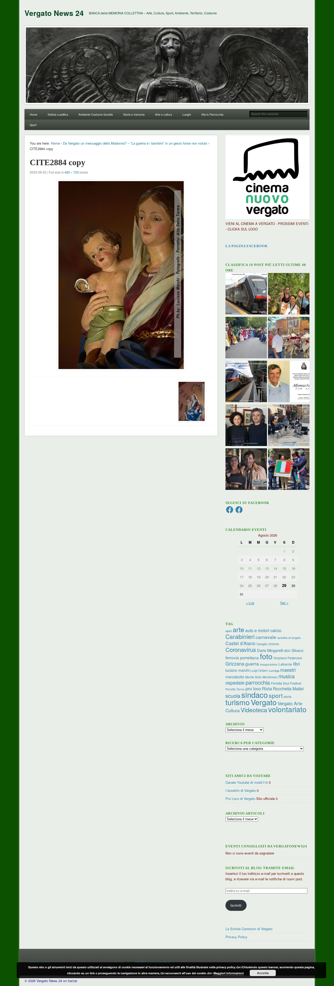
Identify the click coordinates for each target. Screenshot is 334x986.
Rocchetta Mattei (288, 688)
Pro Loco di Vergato (240, 798)
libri (296, 664)
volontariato (287, 709)
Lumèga (274, 670)
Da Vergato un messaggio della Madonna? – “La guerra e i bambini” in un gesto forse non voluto (135, 143)
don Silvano (293, 650)
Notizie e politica (58, 114)
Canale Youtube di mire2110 (246, 782)
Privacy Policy (236, 936)
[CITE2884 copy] (121, 275)
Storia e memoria (134, 114)
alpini (228, 631)
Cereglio (262, 644)
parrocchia (258, 682)
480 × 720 (71, 172)
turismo (237, 702)
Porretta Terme (234, 689)
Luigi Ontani (259, 670)
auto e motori (257, 630)
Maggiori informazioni (228, 973)
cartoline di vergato (289, 638)
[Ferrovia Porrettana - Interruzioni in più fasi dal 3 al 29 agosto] (246, 382)
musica (286, 676)
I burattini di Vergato (240, 790)
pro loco (253, 688)
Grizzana (234, 663)
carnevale (266, 637)
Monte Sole (253, 677)
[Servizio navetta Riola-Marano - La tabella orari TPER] (246, 294)
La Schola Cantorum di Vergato (248, 928)
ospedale (234, 682)
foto (266, 656)
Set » (284, 602)
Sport (33, 125)
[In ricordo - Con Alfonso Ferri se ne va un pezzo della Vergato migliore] (288, 382)
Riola (267, 688)
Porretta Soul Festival (286, 683)
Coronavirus (240, 649)
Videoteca (254, 709)
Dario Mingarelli (270, 650)
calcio (275, 630)
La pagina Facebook (246, 246)
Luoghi (186, 114)
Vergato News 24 (54, 13)
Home (33, 114)
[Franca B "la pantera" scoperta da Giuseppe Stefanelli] (246, 469)
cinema (274, 644)
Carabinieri (240, 636)
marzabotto (234, 676)
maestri (288, 669)
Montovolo (270, 677)
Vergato (264, 702)
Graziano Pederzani (287, 658)
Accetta (263, 973)
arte (238, 629)
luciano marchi (237, 670)
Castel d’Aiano (240, 643)
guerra (252, 663)
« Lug (250, 602)
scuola (232, 695)
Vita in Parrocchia (212, 114)
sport (276, 695)
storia (287, 696)
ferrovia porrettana (242, 657)
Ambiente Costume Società (96, 114)
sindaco (254, 694)
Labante (285, 664)
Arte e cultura (163, 114)
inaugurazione (268, 664)
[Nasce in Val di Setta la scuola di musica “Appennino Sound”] (288, 426)
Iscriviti (235, 905)
